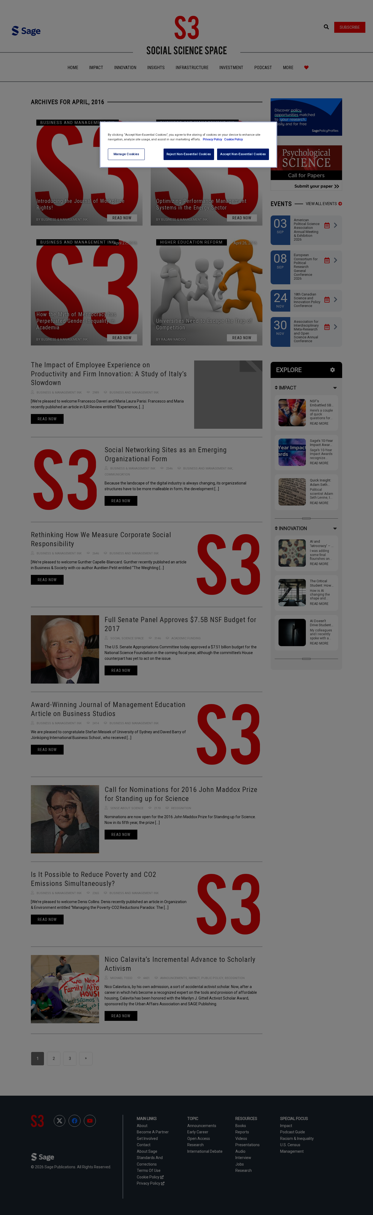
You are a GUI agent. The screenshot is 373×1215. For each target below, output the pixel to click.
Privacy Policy (213, 139)
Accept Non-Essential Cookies (243, 154)
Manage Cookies (126, 154)
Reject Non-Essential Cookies (189, 154)
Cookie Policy (233, 139)
